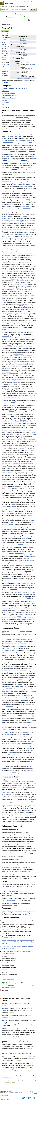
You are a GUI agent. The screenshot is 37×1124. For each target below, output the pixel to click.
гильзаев (17, 810)
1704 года (8, 792)
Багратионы (24, 65)
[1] (12, 124)
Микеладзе (29, 73)
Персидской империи (26, 639)
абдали (26, 808)
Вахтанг (21, 134)
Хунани (25, 348)
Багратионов (5, 64)
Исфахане (22, 339)
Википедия (18, 14)
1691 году (9, 390)
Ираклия (12, 151)
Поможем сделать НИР (16, 982)
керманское (23, 670)
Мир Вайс (29, 810)
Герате (12, 536)
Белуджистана (15, 781)
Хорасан (4, 670)
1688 (25, 43)
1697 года (24, 603)
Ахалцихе (23, 167)
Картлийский (26, 200)
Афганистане (5, 75)
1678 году (21, 220)
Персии (26, 80)
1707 (11, 905)
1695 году (32, 554)
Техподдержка (11, 1092)
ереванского (13, 589)
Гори (13, 364)
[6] (29, 871)
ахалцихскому (6, 223)
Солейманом (9, 136)
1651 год (23, 61)
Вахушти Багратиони (22, 117)
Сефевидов (5, 82)
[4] (32, 801)
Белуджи (32, 671)
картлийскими (14, 253)
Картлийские (27, 556)
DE (28, 1)
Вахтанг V (23, 44)
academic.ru (6, 3)
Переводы (27, 17)
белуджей (17, 641)
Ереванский (5, 590)
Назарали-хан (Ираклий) (9, 524)
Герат (19, 325)
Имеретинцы (19, 553)
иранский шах (9, 142)
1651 (3, 42)
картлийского (19, 140)
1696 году (30, 598)
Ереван (9, 603)
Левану (23, 695)
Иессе (14, 772)
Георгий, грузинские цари (9, 940)
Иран (32, 134)
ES (31, 1)
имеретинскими (6, 551)
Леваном (17, 608)
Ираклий (30, 341)
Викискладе (26, 78)
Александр (28, 234)
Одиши (30, 357)
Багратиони (13, 886)
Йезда (22, 643)
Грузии (7, 48)
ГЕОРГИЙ (4, 1028)
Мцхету (4, 439)
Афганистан (33, 64)
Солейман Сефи (9, 156)
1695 (25, 49)
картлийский (12, 134)
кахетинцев (9, 432)
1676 (21, 43)
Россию (9, 206)
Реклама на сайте (19, 1092)
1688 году (23, 306)
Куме (3, 142)
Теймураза (32, 151)
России (13, 279)
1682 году (32, 229)
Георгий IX (5, 1003)
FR (34, 1)
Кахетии (17, 441)
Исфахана (9, 688)
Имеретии (24, 182)
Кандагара (33, 783)
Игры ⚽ (27, 20)
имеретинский (25, 186)
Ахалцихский (15, 225)
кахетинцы (5, 302)
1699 (30, 634)
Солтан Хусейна (9, 817)
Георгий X (5, 1008)
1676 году (5, 160)
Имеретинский (18, 234)
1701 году (4, 689)
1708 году (16, 821)
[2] (19, 128)
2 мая (3, 792)
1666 (15, 136)
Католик (23, 60)
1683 (28, 884)
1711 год (24, 914)
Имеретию (14, 169)
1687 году (11, 245)
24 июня (21, 805)
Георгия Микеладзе (7, 249)
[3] (27, 788)
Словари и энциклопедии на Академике (14, 6)
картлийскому (5, 181)
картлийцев (18, 619)
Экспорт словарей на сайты (6, 1097)
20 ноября (29, 631)
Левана (7, 147)
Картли (4, 50)
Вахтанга (32, 691)
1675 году (5, 134)
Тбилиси (33, 158)
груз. (3, 37)
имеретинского (6, 218)
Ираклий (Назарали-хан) (26, 614)
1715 (11, 893)
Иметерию (25, 232)
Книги (10, 20)
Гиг (33, 985)
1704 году (12, 770)
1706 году (28, 814)
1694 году (32, 492)
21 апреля (24, 55)
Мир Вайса (12, 816)
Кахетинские (5, 297)
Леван (22, 58)
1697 (8, 631)
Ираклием (4, 355)
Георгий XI (19, 78)
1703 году (5, 732)
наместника (17, 531)
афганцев (24, 641)
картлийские (14, 350)
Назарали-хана (32, 483)
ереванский (26, 581)
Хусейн (24, 781)
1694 (19, 136)
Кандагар (4, 743)
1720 (15, 905)
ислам (23, 327)
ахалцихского (30, 388)
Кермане (25, 655)
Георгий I (4, 1053)
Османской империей (24, 184)
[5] (23, 855)
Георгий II (5, 1015)
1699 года (4, 632)
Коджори (13, 418)
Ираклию (15, 501)
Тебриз (15, 188)
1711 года (12, 913)
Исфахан (4, 605)
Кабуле (11, 752)
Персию (14, 184)
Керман (4, 329)
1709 (28, 55)
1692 (21, 49)
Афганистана (5, 781)
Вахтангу (20, 715)
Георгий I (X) (5, 1080)
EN (25, 1)
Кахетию (27, 295)
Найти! (33, 9)
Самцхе (14, 359)
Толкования (10, 17)
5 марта (4, 631)
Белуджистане (6, 650)
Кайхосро (9, 578)
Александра (24, 216)
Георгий (4, 1020)
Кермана (28, 632)
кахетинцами (31, 425)
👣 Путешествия (4, 1095)
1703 (18, 55)
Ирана (21, 291)
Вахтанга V (5, 60)
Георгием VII (5, 905)
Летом (16, 536)
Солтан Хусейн (27, 515)
